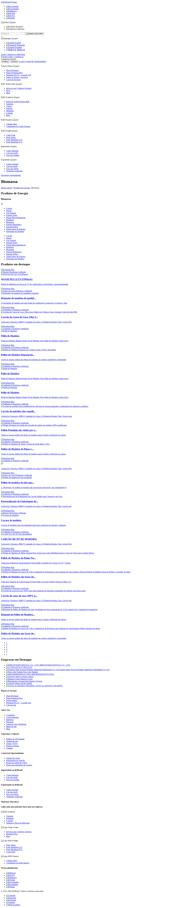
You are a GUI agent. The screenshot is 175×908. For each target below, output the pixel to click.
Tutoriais (9, 104)
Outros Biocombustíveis (16, 218)
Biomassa (10, 222)
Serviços (14, 62)
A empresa (10, 715)
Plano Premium (12, 70)
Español (18, 47)
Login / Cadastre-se (15, 57)
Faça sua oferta (12, 169)
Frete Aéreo (11, 137)
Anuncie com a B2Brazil (16, 724)
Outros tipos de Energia (15, 229)
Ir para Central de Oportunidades (32, 61)
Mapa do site (11, 726)
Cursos (9, 106)
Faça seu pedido (12, 155)
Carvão (9, 208)
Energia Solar (11, 215)
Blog (23, 54)
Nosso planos (11, 700)
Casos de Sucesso (13, 80)
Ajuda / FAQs (12, 743)
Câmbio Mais (11, 124)
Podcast (9, 108)
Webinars (10, 111)
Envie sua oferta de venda (16, 763)
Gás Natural (11, 213)
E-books (9, 113)
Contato (9, 748)
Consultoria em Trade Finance (18, 126)
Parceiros (10, 722)
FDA (8, 91)
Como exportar (12, 164)
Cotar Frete (10, 135)
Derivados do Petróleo (15, 231)
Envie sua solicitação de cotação (19, 765)
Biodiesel (10, 220)
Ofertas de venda (13, 758)
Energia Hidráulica (13, 224)
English (17, 43)
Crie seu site (11, 705)
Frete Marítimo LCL (14, 140)
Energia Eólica (12, 227)
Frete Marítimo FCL (14, 142)
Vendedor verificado (14, 171)
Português (20, 45)
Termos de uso (12, 741)
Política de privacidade (15, 739)
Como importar (12, 151)
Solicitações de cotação (15, 760)
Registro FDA (12, 834)
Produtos (5, 62)
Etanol (8, 211)
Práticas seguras (12, 746)
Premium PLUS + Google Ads (18, 75)
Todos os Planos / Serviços (17, 77)
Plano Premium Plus (14, 73)
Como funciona (12, 717)
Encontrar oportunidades (11, 175)
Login (3, 54)
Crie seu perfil (12, 153)
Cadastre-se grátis (13, 54)
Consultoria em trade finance (17, 863)
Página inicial (6, 188)
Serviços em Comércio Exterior (19, 88)
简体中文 (20, 50)
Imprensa (10, 720)
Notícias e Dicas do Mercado (18, 823)
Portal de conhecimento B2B (17, 102)
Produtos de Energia (21, 188)
